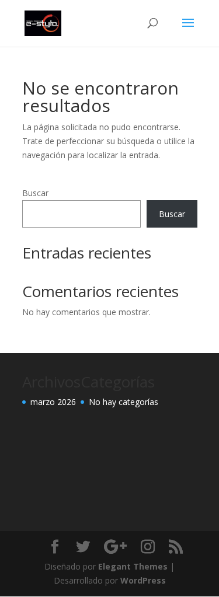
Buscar (35, 192)
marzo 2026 (53, 401)
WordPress (143, 580)
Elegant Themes (133, 566)
